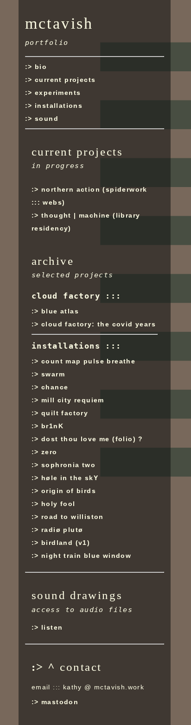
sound (46, 118)
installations (59, 105)
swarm (53, 374)
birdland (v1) (65, 542)
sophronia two (68, 465)
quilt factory (64, 413)
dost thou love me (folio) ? (92, 439)
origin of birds (68, 490)
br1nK (52, 426)
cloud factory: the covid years (98, 324)
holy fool (58, 503)
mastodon (59, 702)
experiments (58, 92)
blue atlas (60, 311)
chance (54, 387)
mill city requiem (72, 400)
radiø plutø (62, 529)
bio (41, 66)
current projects (65, 79)
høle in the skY (69, 477)
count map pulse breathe (88, 361)
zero (49, 452)
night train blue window (86, 555)
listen (52, 627)
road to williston (72, 516)
